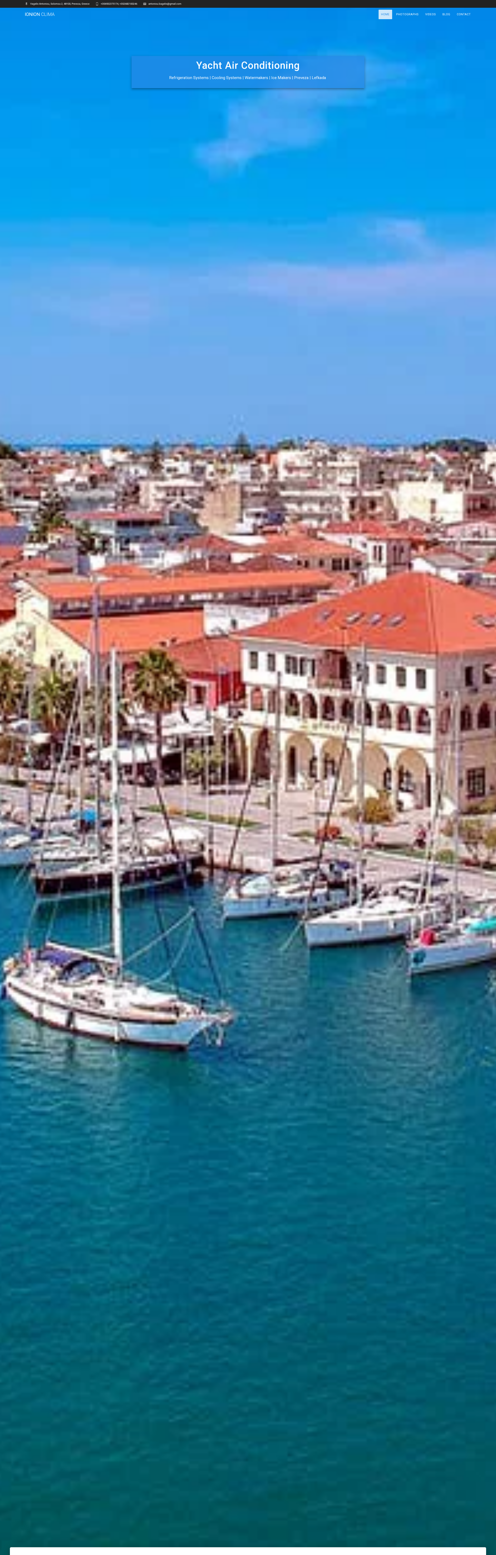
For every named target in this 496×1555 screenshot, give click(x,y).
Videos (430, 14)
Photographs (407, 14)
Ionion (40, 14)
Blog (446, 14)
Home (385, 14)
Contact (464, 14)
